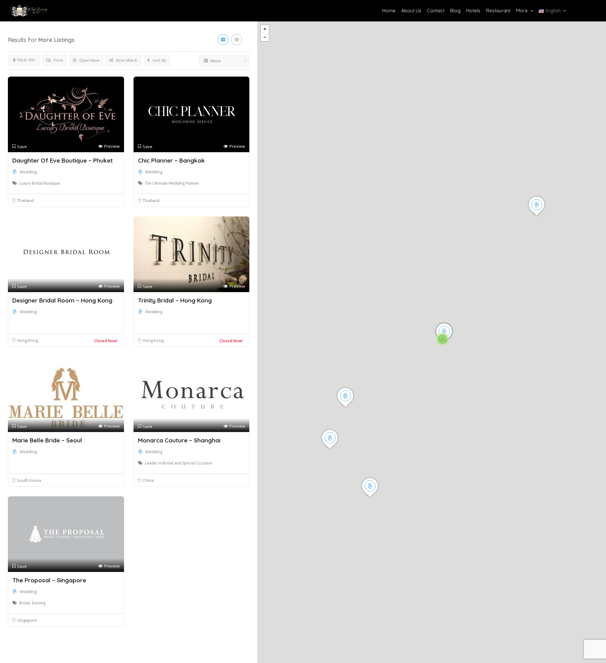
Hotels (473, 11)
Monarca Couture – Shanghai (179, 440)
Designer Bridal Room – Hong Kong (62, 300)
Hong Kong (27, 340)
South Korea (29, 480)
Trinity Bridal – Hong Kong (175, 300)
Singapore (27, 620)
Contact (435, 11)
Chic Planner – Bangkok (171, 160)
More (522, 11)
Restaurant (498, 11)
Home (388, 11)
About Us (411, 11)
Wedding (28, 172)
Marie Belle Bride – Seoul (47, 440)
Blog (455, 11)
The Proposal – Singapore (49, 580)
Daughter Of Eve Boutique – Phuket (62, 160)
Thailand (25, 200)
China (148, 480)
